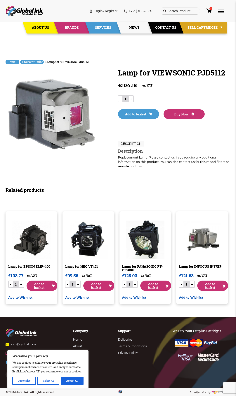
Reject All (48, 380)
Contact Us (165, 27)
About (77, 346)
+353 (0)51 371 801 (141, 11)
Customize (24, 380)
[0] (209, 12)
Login (98, 11)
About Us (40, 27)
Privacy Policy (128, 353)
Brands (72, 27)
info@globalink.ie (24, 344)
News (134, 27)
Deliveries (125, 339)
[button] (20, 298)
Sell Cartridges (203, 27)
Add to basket (135, 114)
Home (12, 62)
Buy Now (181, 114)
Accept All (72, 380)
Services (103, 27)
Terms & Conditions (132, 346)
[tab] (131, 144)
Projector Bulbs (32, 62)
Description (131, 143)
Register (111, 11)
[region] (47, 369)
